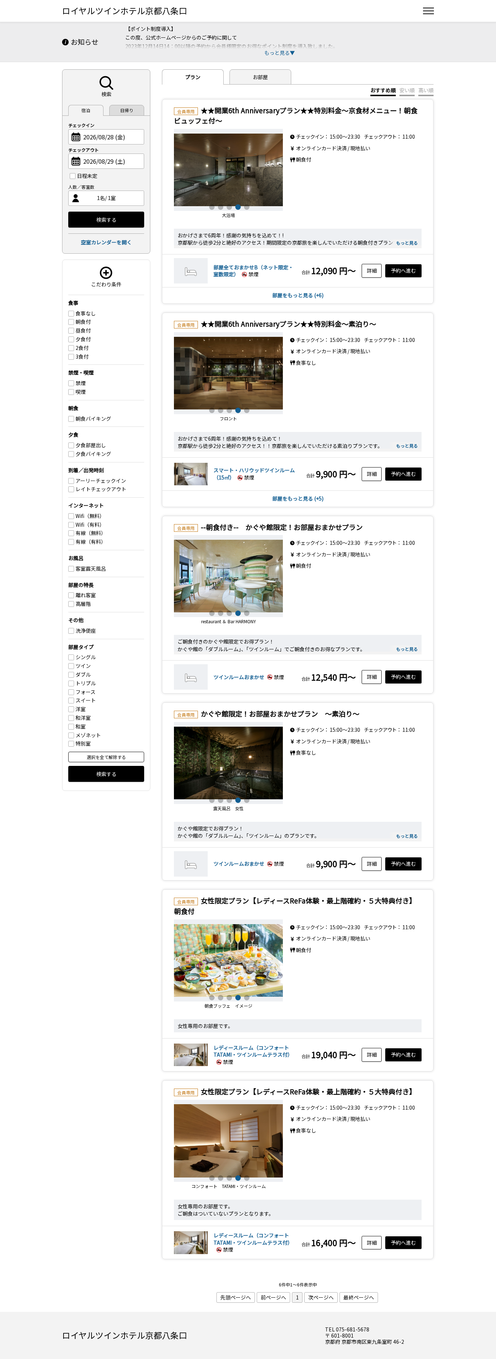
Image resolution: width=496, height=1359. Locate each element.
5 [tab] (245, 206)
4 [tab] (237, 206)
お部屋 (260, 77)
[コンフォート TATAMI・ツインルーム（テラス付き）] (191, 1065)
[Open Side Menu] (428, 10)
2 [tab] (219, 206)
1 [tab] (211, 206)
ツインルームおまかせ (239, 677)
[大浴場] (228, 170)
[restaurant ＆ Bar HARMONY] (228, 576)
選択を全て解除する (106, 757)
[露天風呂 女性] (228, 763)
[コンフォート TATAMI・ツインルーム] (228, 1141)
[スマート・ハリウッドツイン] (191, 484)
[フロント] (228, 373)
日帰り (126, 110)
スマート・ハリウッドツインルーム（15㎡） (254, 473)
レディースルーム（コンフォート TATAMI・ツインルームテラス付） (254, 1051)
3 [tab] (228, 206)
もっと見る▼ (279, 52)
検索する (106, 219)
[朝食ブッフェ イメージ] (228, 960)
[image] (191, 281)
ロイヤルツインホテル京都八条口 (124, 10)
